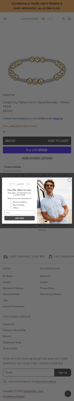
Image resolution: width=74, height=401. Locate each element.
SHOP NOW (19, 218)
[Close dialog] (69, 180)
